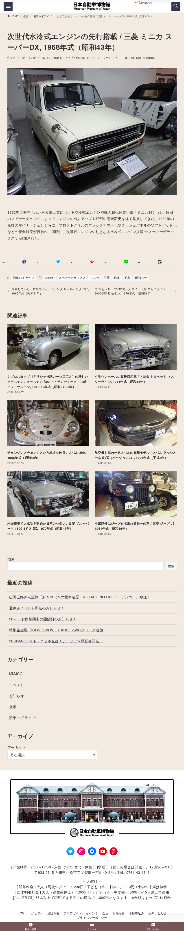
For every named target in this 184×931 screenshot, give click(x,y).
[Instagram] (81, 851)
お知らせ (16, 695)
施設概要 (53, 913)
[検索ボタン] (175, 6)
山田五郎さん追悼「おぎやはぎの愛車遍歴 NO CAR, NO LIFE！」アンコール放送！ (80, 597)
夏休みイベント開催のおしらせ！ (36, 607)
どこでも (37, 913)
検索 (11, 559)
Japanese (145, 2)
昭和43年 (149, 58)
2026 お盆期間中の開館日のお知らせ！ (43, 618)
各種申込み (136, 913)
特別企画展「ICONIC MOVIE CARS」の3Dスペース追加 (56, 629)
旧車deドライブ (60, 58)
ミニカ (116, 58)
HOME (22, 913)
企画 (105, 913)
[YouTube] (103, 851)
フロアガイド (73, 913)
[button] (24, 262)
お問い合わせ (157, 913)
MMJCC (16, 673)
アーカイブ (16, 747)
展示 (13, 706)
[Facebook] (92, 851)
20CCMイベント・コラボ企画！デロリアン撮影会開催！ (56, 640)
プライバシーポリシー (92, 917)
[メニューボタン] (8, 6)
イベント (16, 684)
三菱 (125, 58)
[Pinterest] (114, 851)
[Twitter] (70, 851)
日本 (132, 58)
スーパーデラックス (98, 58)
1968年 (80, 58)
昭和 (139, 58)
